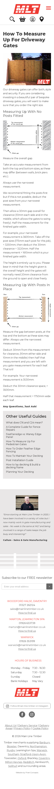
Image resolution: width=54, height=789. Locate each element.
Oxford (22, 758)
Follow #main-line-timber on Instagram (29, 706)
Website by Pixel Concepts (27, 772)
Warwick (42, 750)
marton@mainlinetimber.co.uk (27, 627)
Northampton (38, 746)
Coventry (44, 758)
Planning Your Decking (20, 471)
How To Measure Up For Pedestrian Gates (20, 443)
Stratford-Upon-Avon (33, 754)
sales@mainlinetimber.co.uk (27, 609)
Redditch (28, 762)
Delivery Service (27, 725)
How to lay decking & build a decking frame (23, 466)
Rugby (11, 750)
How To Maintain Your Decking (24, 455)
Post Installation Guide (19, 460)
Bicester (12, 746)
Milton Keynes (13, 762)
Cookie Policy (40, 728)
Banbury (44, 742)
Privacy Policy (22, 728)
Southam (13, 754)
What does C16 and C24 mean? (24, 422)
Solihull (12, 766)
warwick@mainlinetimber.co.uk (27, 645)
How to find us (27, 612)
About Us (10, 725)
